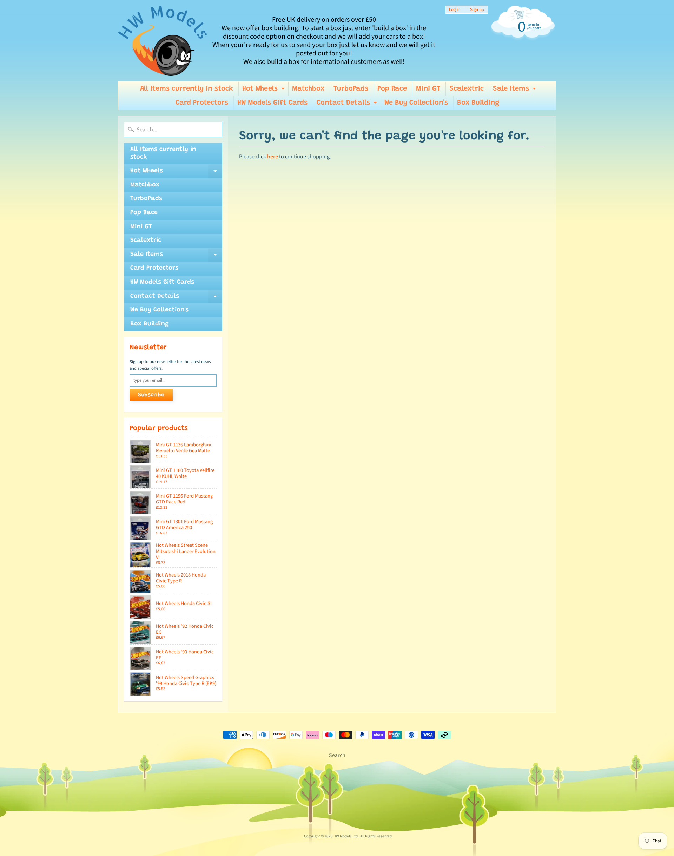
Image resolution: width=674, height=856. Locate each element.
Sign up (477, 9)
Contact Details (348, 104)
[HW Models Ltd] (162, 41)
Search (337, 755)
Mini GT (428, 88)
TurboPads (350, 88)
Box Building (478, 102)
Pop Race (392, 88)
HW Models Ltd (345, 836)
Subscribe (151, 395)
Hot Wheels (264, 90)
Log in (454, 9)
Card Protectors (202, 102)
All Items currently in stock (186, 88)
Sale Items (515, 90)
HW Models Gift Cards (272, 102)
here (272, 156)
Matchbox (308, 88)
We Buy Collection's (416, 102)
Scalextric (466, 88)
